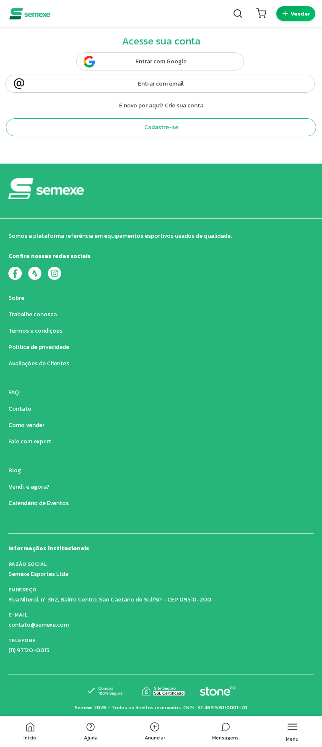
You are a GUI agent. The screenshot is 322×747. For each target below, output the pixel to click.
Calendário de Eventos (38, 503)
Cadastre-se (161, 127)
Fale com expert (29, 441)
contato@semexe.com (38, 624)
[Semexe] (30, 14)
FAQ (13, 392)
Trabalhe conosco (32, 314)
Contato (19, 408)
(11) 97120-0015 (28, 650)
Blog (14, 470)
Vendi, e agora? (28, 486)
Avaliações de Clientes (38, 363)
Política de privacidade (38, 347)
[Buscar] (238, 13)
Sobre (16, 298)
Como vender (26, 425)
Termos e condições (35, 330)
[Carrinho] (261, 13)
